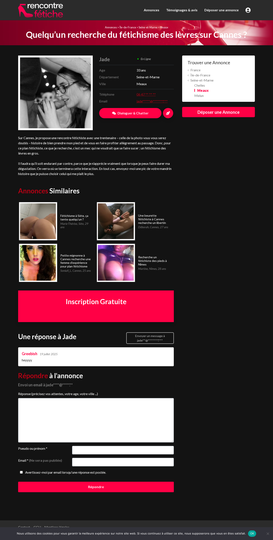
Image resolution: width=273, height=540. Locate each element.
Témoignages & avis (181, 10)
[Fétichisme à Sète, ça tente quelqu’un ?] (38, 221)
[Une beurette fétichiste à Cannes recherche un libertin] (116, 221)
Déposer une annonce (221, 10)
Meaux (164, 27)
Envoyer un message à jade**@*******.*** (150, 338)
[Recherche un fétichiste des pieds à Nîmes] (116, 262)
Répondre (96, 487)
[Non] (268, 533)
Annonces (151, 10)
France (195, 70)
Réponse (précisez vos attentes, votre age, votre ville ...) (58, 394)
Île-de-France (127, 27)
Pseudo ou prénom (32, 448)
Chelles (199, 85)
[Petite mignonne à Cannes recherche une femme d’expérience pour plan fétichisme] (38, 262)
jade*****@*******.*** (152, 101)
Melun (199, 95)
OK (252, 533)
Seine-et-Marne (148, 27)
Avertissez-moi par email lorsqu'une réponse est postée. (65, 472)
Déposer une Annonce (218, 112)
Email (40, 460)
